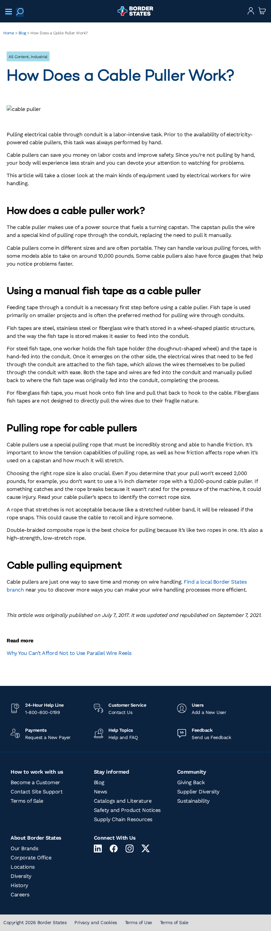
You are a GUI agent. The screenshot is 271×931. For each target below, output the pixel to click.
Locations (23, 867)
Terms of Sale (27, 801)
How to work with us (37, 772)
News (100, 791)
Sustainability (193, 801)
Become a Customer (35, 782)
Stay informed (111, 772)
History (19, 885)
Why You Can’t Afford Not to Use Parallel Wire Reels (69, 653)
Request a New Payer (48, 737)
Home (8, 33)
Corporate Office (31, 857)
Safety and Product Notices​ (127, 810)
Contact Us (120, 712)
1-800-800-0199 (42, 712)
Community (191, 772)
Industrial (39, 56)
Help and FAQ (122, 737)
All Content (19, 56)
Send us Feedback (211, 737)
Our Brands (24, 848)
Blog (22, 33)
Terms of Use (138, 922)
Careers (20, 894)
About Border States (36, 838)
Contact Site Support (36, 791)
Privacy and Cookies (95, 922)
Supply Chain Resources (123, 819)
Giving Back (191, 782)
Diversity (21, 876)
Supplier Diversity (198, 791)
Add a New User (209, 712)
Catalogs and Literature (123, 801)
